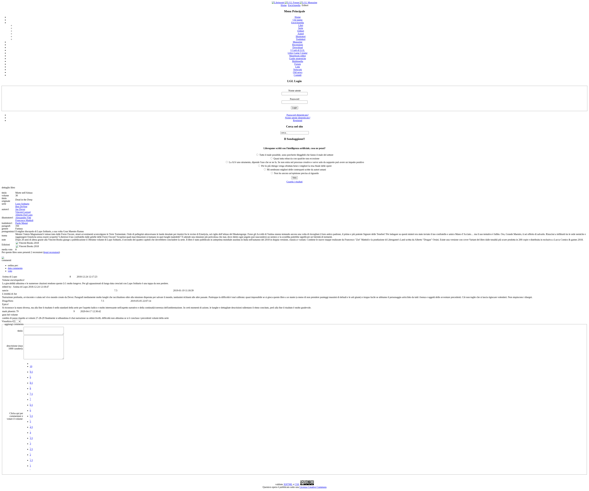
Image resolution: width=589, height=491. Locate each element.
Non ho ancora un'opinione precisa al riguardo (296, 173)
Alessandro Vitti (23, 217)
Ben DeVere (21, 206)
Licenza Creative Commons (313, 487)
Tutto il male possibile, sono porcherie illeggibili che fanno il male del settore (296, 155)
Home (284, 5)
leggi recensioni (51, 252)
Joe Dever (20, 209)
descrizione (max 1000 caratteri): (15, 347)
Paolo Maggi (21, 223)
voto (10, 271)
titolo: (20, 330)
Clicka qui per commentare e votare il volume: (15, 416)
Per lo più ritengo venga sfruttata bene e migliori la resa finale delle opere (296, 166)
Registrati (297, 120)
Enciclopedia (294, 5)
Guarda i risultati (294, 181)
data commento (15, 268)
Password (294, 99)
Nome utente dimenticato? (297, 117)
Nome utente (294, 90)
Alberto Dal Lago (24, 215)
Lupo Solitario (22, 203)
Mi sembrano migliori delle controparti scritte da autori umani (296, 169)
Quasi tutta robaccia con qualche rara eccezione (296, 158)
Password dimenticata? (298, 115)
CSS (297, 484)
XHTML (288, 484)
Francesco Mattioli (24, 220)
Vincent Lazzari (23, 212)
